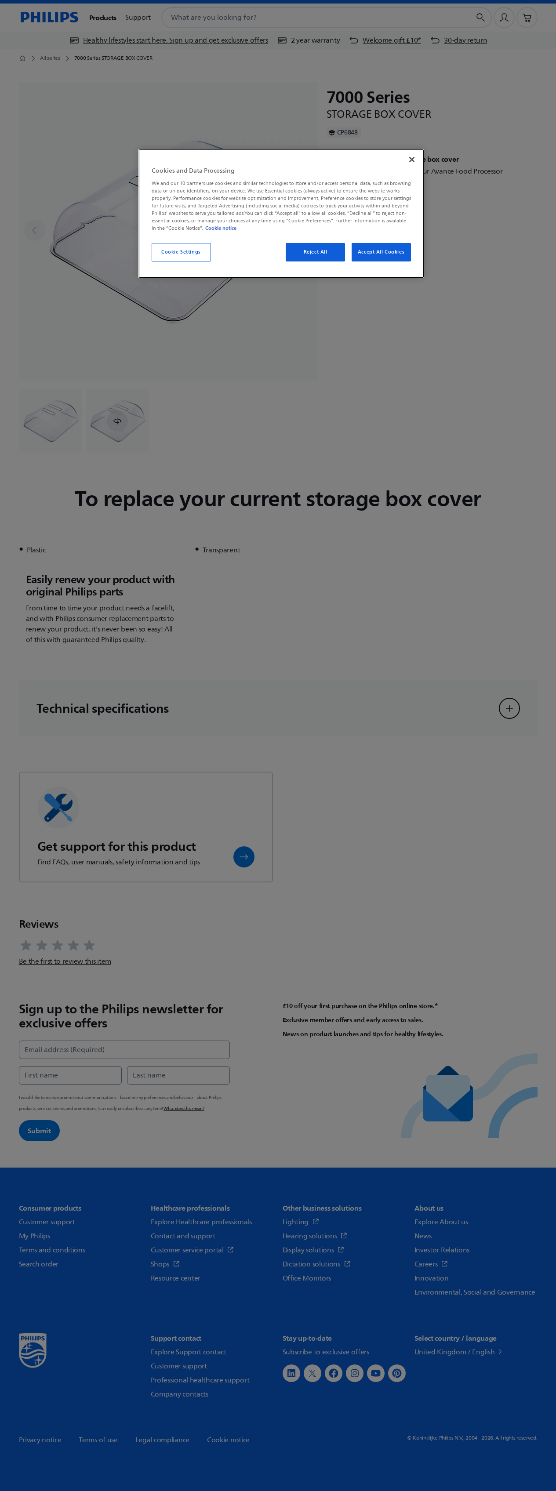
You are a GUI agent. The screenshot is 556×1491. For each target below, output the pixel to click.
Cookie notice (220, 228)
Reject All (315, 252)
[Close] (412, 159)
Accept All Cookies (381, 252)
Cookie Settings (181, 252)
